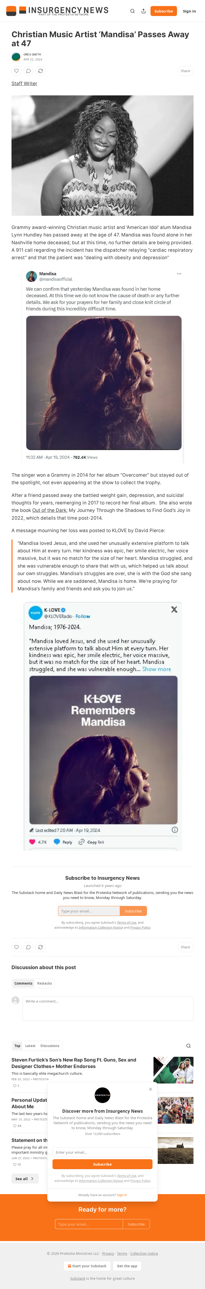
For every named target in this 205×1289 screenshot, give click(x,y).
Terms (122, 1253)
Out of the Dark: (50, 510)
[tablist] (33, 983)
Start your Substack (89, 1266)
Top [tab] (17, 1046)
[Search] (133, 11)
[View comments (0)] (29, 71)
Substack (77, 1278)
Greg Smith (32, 54)
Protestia (41, 1079)
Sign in (189, 10)
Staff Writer (24, 83)
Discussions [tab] (49, 1046)
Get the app (127, 1266)
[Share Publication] (143, 11)
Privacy (108, 1253)
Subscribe (163, 10)
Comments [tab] (23, 983)
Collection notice (144, 1253)
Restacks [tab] (44, 983)
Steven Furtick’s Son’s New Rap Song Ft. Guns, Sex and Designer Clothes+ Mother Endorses (74, 1063)
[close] (150, 1089)
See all (22, 1178)
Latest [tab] (30, 1046)
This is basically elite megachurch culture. (47, 1073)
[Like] (17, 71)
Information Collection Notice (101, 1180)
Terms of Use (126, 1175)
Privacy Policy (140, 1180)
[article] (103, 1073)
